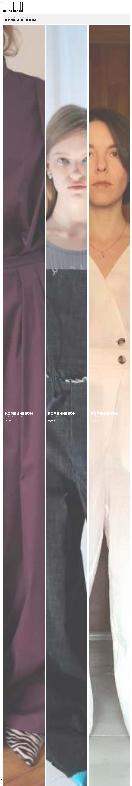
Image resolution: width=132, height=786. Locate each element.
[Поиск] (1, 780)
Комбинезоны (24, 17)
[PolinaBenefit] (13, 7)
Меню (7, 17)
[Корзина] (1, 783)
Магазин (14, 17)
